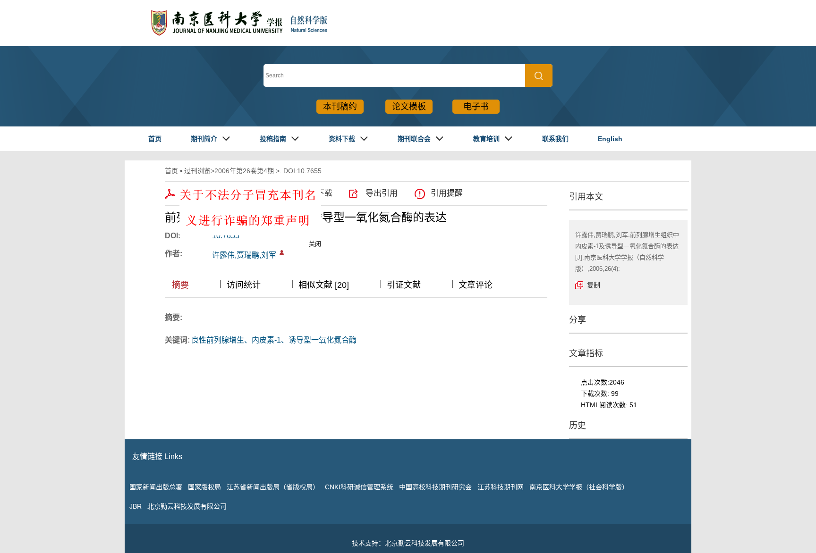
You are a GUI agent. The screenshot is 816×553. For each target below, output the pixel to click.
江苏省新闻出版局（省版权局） (273, 487)
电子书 (476, 106)
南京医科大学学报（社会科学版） (579, 487)
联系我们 (555, 138)
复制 (593, 285)
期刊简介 (204, 138)
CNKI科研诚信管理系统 (359, 487)
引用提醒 (447, 193)
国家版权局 (204, 487)
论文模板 (409, 106)
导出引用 (382, 193)
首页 (155, 138)
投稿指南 (273, 138)
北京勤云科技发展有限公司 (187, 506)
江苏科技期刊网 (500, 487)
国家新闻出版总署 (155, 487)
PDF (189, 193)
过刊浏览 (197, 171)
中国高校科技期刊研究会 (435, 487)
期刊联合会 (414, 138)
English (610, 138)
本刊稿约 (340, 106)
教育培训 (486, 138)
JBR (135, 506)
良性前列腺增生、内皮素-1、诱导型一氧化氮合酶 (274, 340)
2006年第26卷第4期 (244, 171)
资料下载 (342, 138)
